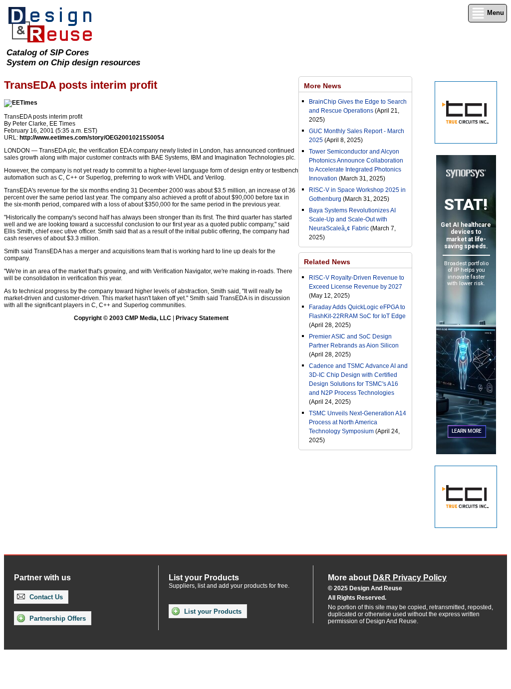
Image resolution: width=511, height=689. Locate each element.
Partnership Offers (56, 618)
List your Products (212, 611)
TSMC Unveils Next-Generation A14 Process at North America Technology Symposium (357, 422)
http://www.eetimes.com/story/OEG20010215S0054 (91, 137)
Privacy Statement (202, 318)
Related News (327, 262)
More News (322, 86)
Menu (494, 12)
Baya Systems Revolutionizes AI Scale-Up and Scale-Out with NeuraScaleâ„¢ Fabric (352, 219)
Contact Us (45, 597)
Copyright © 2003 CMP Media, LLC (122, 318)
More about (387, 577)
